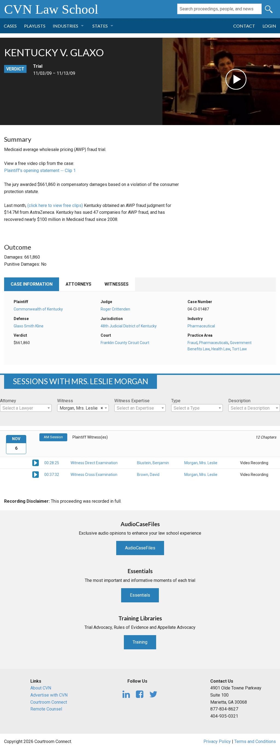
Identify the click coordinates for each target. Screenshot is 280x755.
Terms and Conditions (255, 741)
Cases (10, 25)
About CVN (40, 688)
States (100, 25)
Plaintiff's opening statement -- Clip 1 (40, 170)
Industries (65, 25)
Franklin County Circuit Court (125, 343)
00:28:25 (51, 463)
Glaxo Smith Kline (28, 326)
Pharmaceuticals (213, 343)
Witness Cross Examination (94, 474)
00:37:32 (51, 474)
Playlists (34, 25)
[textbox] (25, 408)
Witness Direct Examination (94, 463)
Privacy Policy (217, 741)
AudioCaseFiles (140, 547)
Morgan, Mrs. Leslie (200, 463)
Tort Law (239, 349)
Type (175, 400)
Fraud (192, 343)
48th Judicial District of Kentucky (129, 326)
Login (269, 25)
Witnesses (116, 284)
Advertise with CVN (49, 695)
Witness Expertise (132, 400)
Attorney (8, 400)
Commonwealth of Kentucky (38, 309)
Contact (244, 25)
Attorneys (78, 284)
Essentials (140, 595)
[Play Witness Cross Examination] (35, 474)
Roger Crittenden (115, 309)
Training (140, 642)
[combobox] (26, 408)
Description (239, 400)
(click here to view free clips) (55, 205)
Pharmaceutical (201, 326)
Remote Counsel (46, 709)
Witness (65, 400)
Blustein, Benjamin (153, 463)
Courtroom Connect (48, 702)
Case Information (31, 284)
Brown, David (148, 474)
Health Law (220, 349)
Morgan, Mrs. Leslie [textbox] (81, 408)
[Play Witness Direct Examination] (35, 462)
